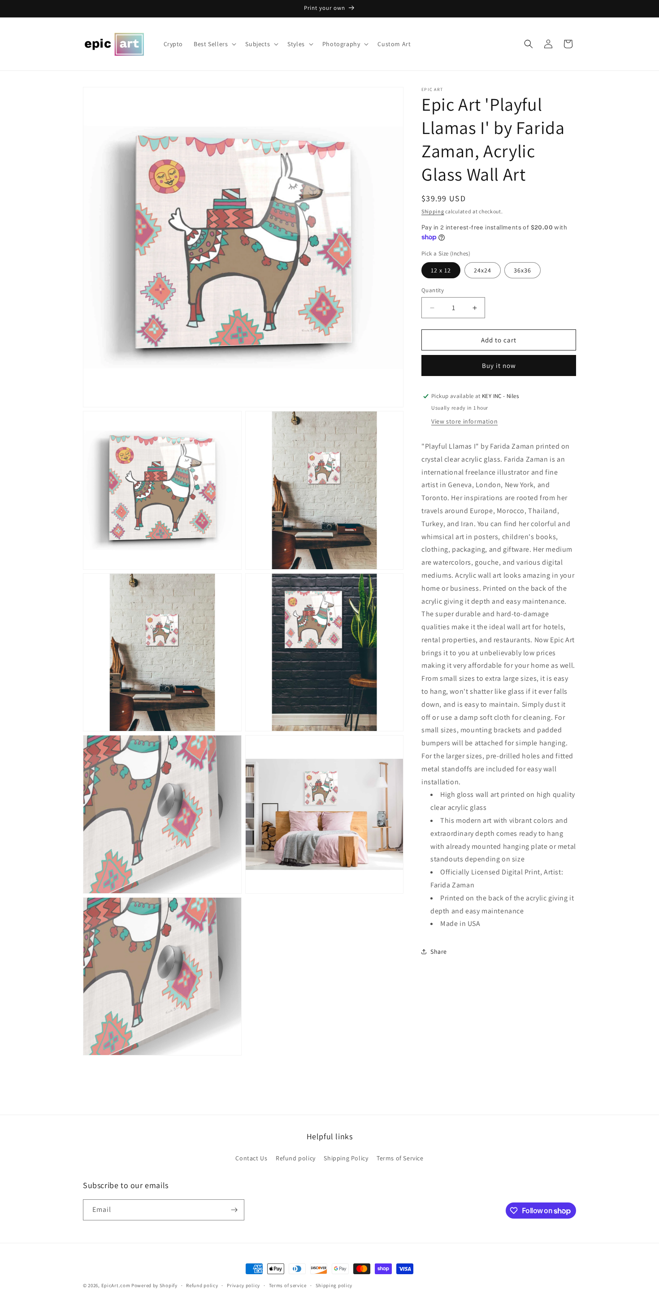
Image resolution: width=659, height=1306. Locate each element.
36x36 (522, 270)
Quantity (432, 290)
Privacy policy (243, 1285)
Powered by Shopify (154, 1285)
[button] (214, 44)
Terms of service (288, 1285)
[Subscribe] (234, 1209)
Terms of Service (400, 1158)
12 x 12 (441, 270)
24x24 (482, 270)
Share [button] (438, 951)
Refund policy (296, 1158)
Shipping (432, 211)
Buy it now (499, 365)
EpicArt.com (115, 1285)
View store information (464, 421)
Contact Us (251, 1158)
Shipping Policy (346, 1158)
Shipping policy (334, 1285)
